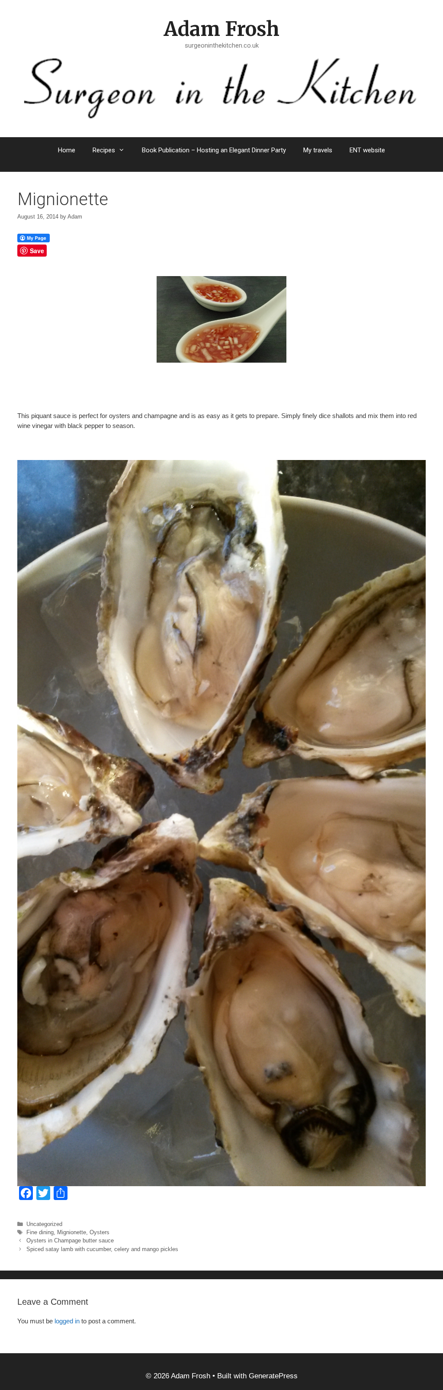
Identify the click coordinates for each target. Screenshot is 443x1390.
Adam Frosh (221, 29)
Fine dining (40, 1232)
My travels (317, 150)
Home (66, 150)
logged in (67, 1321)
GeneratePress (273, 1376)
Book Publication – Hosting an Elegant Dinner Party (214, 150)
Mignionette (71, 1232)
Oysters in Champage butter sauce (70, 1240)
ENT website (367, 150)
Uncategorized (44, 1224)
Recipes (104, 150)
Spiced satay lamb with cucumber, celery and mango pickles (102, 1249)
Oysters (99, 1232)
